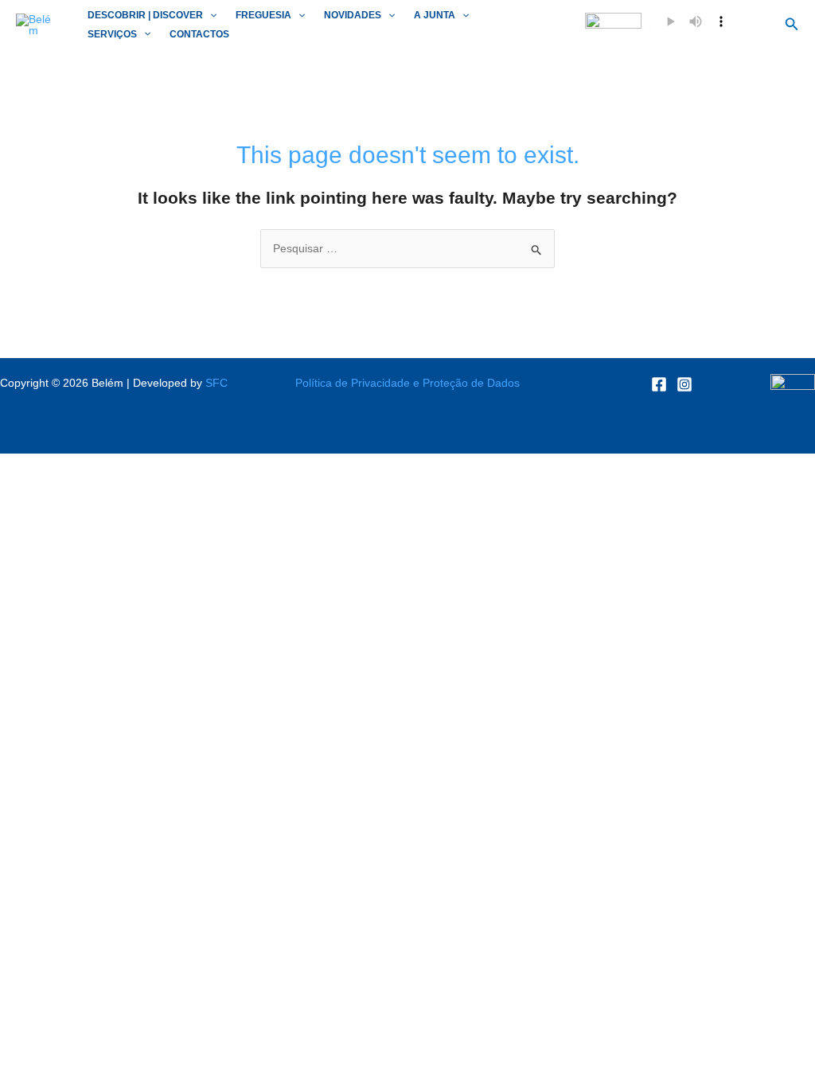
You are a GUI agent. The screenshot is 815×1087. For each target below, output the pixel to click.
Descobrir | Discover (145, 15)
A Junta (434, 15)
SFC (216, 382)
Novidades (352, 15)
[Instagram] (684, 384)
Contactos (199, 34)
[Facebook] (659, 384)
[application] (209, 15)
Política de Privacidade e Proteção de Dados (407, 382)
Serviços (112, 34)
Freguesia (263, 15)
